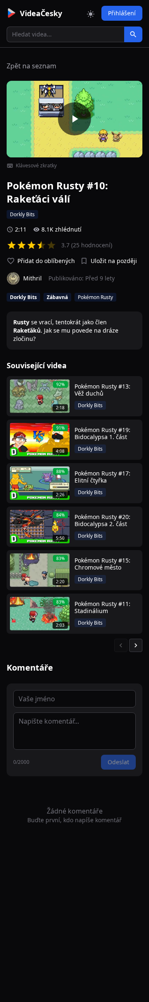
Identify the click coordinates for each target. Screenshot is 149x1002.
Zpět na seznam (31, 65)
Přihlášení (122, 13)
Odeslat (118, 762)
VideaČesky (41, 13)
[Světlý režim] (90, 13)
